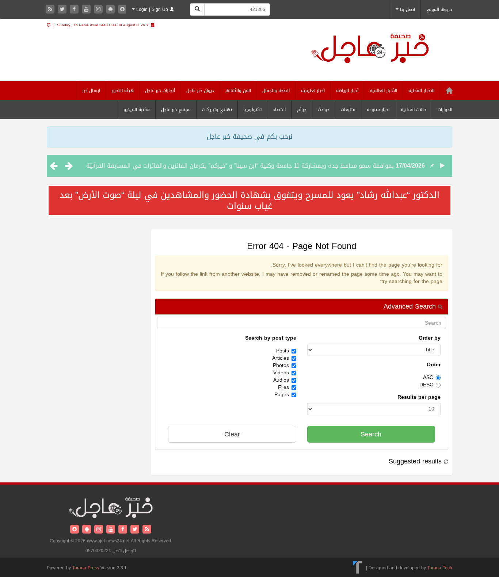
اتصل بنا (407, 9)
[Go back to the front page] (379, 55)
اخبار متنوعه (378, 110)
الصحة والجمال (276, 91)
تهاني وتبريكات (217, 110)
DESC (426, 385)
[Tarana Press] (358, 568)
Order (434, 364)
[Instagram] (99, 10)
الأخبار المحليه (421, 91)
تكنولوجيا (252, 110)
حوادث (324, 110)
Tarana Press (85, 568)
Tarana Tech (439, 568)
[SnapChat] (122, 10)
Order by (430, 338)
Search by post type (270, 338)
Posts (282, 351)
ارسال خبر (91, 91)
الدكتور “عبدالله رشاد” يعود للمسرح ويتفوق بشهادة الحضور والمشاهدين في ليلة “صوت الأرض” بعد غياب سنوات (249, 200)
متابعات (348, 110)
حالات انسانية (413, 110)
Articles (280, 358)
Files (283, 387)
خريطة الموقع (439, 9)
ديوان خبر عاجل (200, 91)
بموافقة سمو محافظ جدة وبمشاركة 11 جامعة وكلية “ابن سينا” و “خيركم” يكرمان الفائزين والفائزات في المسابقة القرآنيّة (240, 165)
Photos (281, 365)
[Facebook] (75, 10)
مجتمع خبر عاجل (176, 110)
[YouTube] (87, 10)
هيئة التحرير (122, 91)
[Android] (111, 10)
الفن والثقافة (238, 91)
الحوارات (445, 110)
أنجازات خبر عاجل (160, 91)
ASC (428, 377)
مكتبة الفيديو (136, 110)
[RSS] (51, 10)
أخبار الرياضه (347, 91)
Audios (281, 380)
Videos (281, 373)
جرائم (301, 110)
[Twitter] (63, 10)
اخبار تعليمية (313, 91)
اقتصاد (279, 110)
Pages (281, 394)
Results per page (419, 397)
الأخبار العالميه (383, 91)
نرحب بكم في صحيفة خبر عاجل (249, 136)
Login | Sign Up (152, 9)
